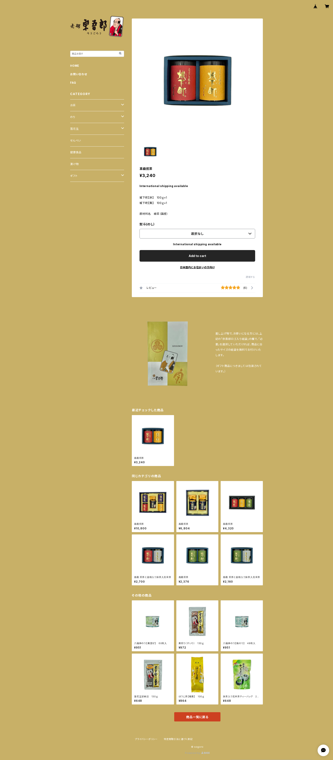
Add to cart (197, 256)
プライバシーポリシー (146, 739)
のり (72, 117)
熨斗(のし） (147, 224)
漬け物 (74, 164)
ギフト (73, 175)
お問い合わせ (78, 74)
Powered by (193, 753)
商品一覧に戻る (197, 717)
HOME (74, 65)
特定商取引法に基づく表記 (178, 739)
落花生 (74, 128)
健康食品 (76, 152)
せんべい (75, 140)
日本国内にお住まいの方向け (197, 267)
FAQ (73, 82)
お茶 (73, 105)
